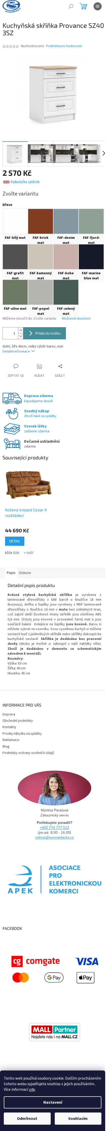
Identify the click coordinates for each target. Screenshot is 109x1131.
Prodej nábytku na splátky (22, 733)
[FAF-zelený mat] (66, 292)
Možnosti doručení (76, 318)
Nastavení (52, 1102)
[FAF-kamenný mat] (40, 256)
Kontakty (9, 727)
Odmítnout (27, 1118)
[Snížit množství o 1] (20, 336)
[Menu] (98, 6)
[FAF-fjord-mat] (91, 221)
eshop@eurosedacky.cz (54, 837)
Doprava (9, 714)
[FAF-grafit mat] (15, 256)
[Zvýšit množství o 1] (20, 330)
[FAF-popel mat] (40, 292)
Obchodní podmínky (18, 720)
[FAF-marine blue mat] (91, 256)
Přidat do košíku (48, 333)
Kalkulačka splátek (25, 182)
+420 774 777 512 (54, 827)
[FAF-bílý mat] (15, 221)
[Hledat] (71, 6)
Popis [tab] (11, 572)
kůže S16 (12, 552)
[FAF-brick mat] (40, 221)
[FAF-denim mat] (66, 221)
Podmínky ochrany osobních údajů (28, 752)
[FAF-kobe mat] (66, 256)
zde (32, 1089)
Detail (14, 541)
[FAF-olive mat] (15, 292)
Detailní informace (16, 351)
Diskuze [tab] (25, 572)
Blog (6, 746)
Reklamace (11, 740)
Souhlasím (78, 1118)
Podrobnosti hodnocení (64, 46)
